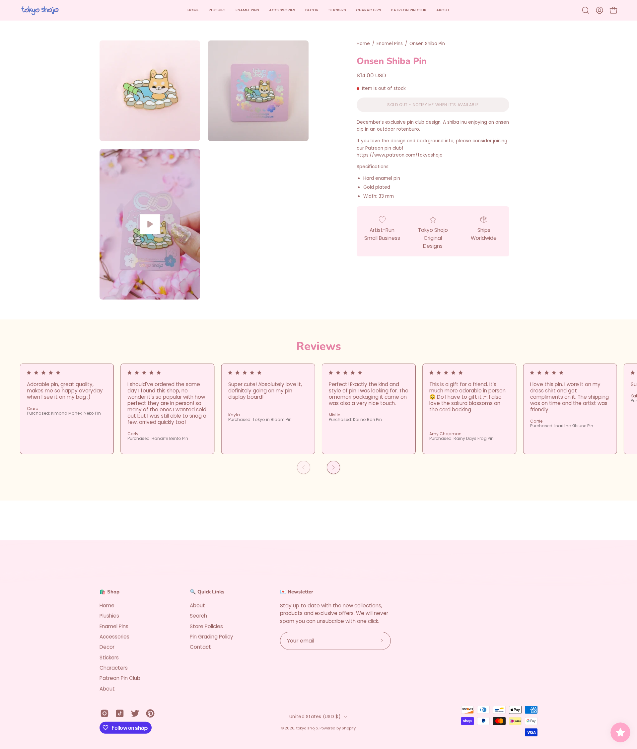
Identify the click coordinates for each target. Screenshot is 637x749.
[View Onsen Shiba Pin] (150, 224)
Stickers (109, 657)
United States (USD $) (314, 716)
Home (363, 43)
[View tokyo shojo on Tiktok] (120, 713)
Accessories (114, 636)
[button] (282, 10)
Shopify (349, 728)
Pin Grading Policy (211, 636)
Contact (200, 647)
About (107, 688)
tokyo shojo (307, 728)
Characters (114, 667)
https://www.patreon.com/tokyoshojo (400, 155)
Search (198, 615)
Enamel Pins (390, 43)
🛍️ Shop (109, 592)
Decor (107, 647)
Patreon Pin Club (120, 678)
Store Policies (206, 626)
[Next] (333, 467)
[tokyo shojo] (40, 10)
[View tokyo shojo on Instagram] (104, 713)
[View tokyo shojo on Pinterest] (150, 713)
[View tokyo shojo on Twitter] (135, 713)
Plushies (109, 615)
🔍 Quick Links (207, 592)
